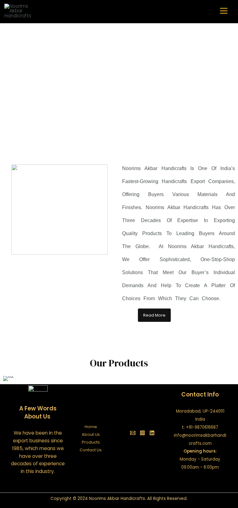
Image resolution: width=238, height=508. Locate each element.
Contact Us (91, 450)
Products (91, 442)
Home (91, 426)
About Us (91, 434)
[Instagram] (142, 432)
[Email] (132, 432)
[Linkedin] (152, 432)
